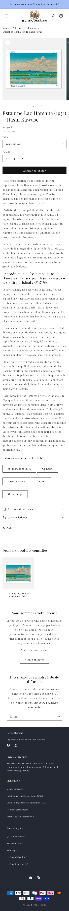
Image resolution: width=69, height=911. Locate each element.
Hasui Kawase (16, 481)
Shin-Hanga (15, 494)
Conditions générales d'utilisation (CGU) (27, 802)
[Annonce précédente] (6, 4)
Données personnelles (17, 809)
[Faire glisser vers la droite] (42, 106)
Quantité (7, 152)
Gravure (47, 468)
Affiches (17, 27)
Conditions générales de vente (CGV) (25, 795)
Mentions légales (15, 789)
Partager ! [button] (11, 528)
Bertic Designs (38, 904)
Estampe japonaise (19, 468)
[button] (6, 16)
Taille (5, 137)
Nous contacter (34, 659)
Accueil (6, 27)
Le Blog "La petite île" (17, 864)
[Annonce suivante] (62, 4)
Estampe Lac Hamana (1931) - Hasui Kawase (18, 595)
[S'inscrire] (58, 717)
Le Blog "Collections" (17, 857)
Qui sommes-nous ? (17, 836)
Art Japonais (30, 27)
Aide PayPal (12, 850)
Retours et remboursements (20, 816)
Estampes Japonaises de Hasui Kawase (23, 31)
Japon (41, 481)
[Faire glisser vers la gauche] (27, 106)
